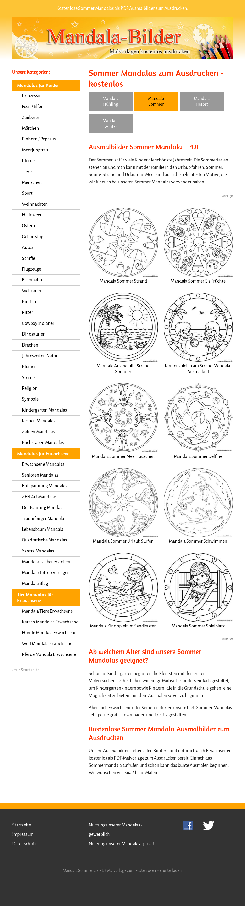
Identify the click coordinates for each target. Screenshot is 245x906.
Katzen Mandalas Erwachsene (50, 622)
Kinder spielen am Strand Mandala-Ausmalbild (198, 369)
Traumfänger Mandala (43, 518)
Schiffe (28, 258)
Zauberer (30, 117)
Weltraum (31, 291)
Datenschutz (24, 844)
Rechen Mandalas (38, 420)
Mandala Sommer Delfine (198, 456)
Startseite (21, 825)
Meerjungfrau (35, 150)
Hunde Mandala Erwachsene (49, 632)
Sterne (28, 377)
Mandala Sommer (156, 101)
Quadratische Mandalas (44, 540)
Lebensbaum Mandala (42, 529)
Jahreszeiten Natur (40, 356)
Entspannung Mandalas (44, 485)
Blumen (29, 366)
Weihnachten (35, 204)
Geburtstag (32, 236)
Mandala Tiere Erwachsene (47, 611)
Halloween (32, 215)
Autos (27, 247)
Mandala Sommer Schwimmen (198, 541)
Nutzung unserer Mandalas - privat (121, 844)
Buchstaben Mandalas (43, 442)
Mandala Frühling (111, 101)
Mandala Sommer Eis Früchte (198, 281)
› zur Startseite (25, 670)
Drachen (30, 345)
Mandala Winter (111, 123)
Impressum (22, 834)
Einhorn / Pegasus (39, 139)
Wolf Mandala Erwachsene (47, 643)
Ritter (27, 312)
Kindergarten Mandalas (44, 410)
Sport (27, 193)
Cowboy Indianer (38, 323)
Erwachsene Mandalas (43, 464)
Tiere (27, 171)
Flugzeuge (31, 269)
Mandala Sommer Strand (123, 281)
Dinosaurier (33, 334)
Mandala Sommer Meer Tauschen (123, 456)
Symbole (30, 399)
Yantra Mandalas (38, 551)
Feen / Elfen (33, 106)
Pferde (28, 160)
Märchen (30, 128)
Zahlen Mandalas (38, 431)
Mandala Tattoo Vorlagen (46, 572)
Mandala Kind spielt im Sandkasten (123, 626)
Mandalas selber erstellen (46, 561)
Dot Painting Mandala (43, 507)
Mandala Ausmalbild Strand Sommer (123, 369)
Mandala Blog (35, 583)
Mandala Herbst (202, 101)
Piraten (29, 301)
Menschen (32, 182)
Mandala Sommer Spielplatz (198, 626)
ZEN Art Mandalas (39, 496)
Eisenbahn (32, 280)
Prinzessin (32, 95)
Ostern (28, 225)
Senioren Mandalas (40, 475)
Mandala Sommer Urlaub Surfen (123, 541)
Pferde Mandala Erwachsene (49, 654)
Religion (30, 388)
